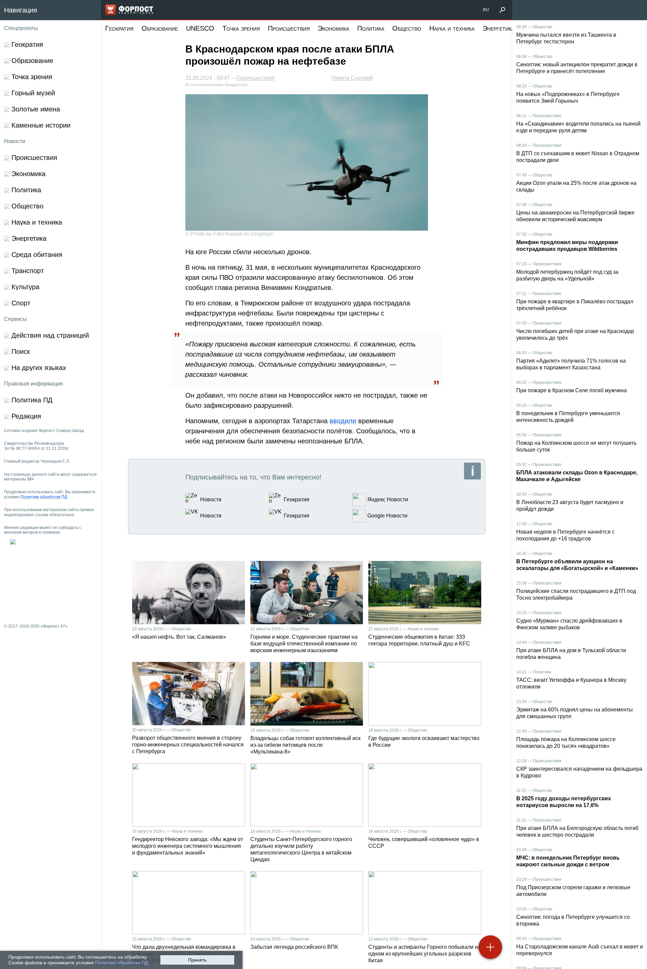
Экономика (333, 28)
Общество (406, 28)
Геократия (119, 28)
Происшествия (289, 28)
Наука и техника (451, 28)
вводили (343, 421)
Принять (197, 960)
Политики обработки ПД (121, 962)
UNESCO (200, 28)
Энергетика (499, 28)
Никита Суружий (352, 78)
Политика (370, 28)
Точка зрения (241, 28)
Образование (160, 28)
